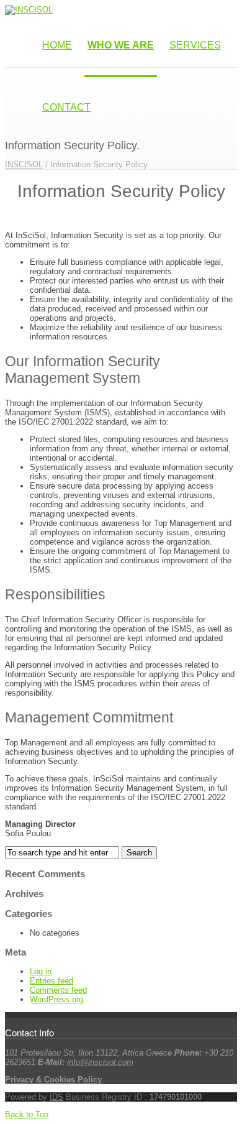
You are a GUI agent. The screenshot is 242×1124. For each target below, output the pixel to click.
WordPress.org (56, 999)
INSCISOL (24, 164)
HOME (57, 45)
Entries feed (51, 980)
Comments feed (58, 990)
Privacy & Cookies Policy (53, 1079)
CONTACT (66, 107)
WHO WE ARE (120, 45)
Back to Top (26, 1114)
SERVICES (195, 45)
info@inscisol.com (100, 1062)
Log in (41, 971)
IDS (56, 1097)
